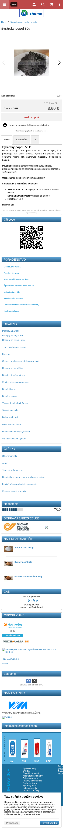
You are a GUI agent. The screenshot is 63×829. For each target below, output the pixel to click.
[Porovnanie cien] (16, 642)
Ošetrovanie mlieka (12, 267)
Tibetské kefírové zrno (12, 470)
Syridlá (26, 771)
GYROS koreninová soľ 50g (28, 576)
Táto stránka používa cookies (23, 796)
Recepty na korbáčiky (12, 368)
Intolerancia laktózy (12, 311)
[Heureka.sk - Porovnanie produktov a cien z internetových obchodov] (12, 636)
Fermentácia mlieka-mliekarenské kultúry (21, 305)
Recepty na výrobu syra (13, 340)
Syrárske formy (30, 783)
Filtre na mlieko (30, 788)
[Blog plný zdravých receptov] (2, 659)
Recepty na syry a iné (12, 335)
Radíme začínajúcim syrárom (16, 279)
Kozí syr (6, 354)
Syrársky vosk (29, 785)
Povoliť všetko (49, 822)
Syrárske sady (29, 768)
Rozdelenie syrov (11, 273)
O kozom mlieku (10, 456)
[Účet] (34, 4)
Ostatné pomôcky (31, 790)
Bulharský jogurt (10, 417)
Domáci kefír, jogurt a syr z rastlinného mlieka (23, 477)
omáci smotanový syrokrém (17, 431)
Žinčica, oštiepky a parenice (15, 382)
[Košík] (51, 4)
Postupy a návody (10, 331)
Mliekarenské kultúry (33, 776)
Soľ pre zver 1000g (24, 547)
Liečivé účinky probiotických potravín (19, 484)
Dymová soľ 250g (23, 562)
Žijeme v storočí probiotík (14, 491)
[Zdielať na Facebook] (28, 681)
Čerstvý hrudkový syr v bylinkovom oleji (21, 361)
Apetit (5, 663)
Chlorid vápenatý (31, 773)
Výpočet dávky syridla (13, 298)
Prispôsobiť (12, 822)
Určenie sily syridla (12, 292)
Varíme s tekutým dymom (14, 438)
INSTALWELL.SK (11, 659)
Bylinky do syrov (30, 778)
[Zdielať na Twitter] (34, 681)
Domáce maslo (9, 396)
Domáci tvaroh (9, 389)
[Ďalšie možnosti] (59, 4)
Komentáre (21, 139)
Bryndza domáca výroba (13, 375)
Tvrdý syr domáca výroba (14, 347)
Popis (7, 139)
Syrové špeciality (10, 410)
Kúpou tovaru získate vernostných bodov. (29, 125)
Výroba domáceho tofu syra (15, 403)
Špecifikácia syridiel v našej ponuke (19, 286)
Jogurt (5, 463)
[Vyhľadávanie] (42, 4)
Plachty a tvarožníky (32, 781)
